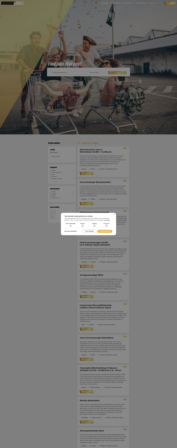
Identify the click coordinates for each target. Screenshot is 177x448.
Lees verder (107, 220)
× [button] (113, 214)
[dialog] (88, 224)
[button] (71, 231)
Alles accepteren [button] (105, 231)
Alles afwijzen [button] (89, 231)
